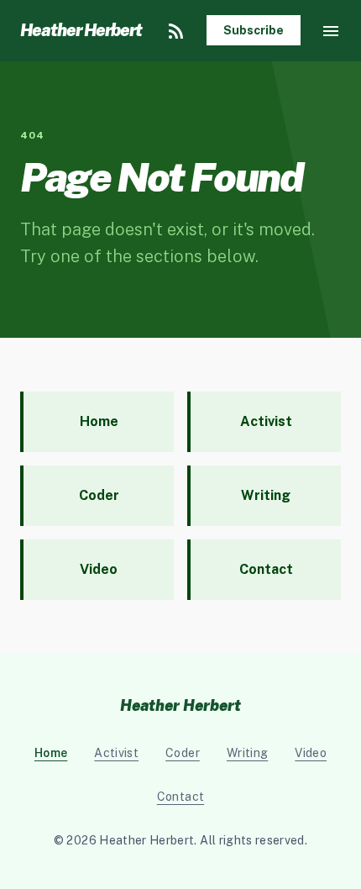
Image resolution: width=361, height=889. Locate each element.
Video (311, 753)
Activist (116, 753)
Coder (182, 753)
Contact (180, 796)
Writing (247, 753)
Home (50, 753)
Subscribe (253, 30)
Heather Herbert (81, 30)
